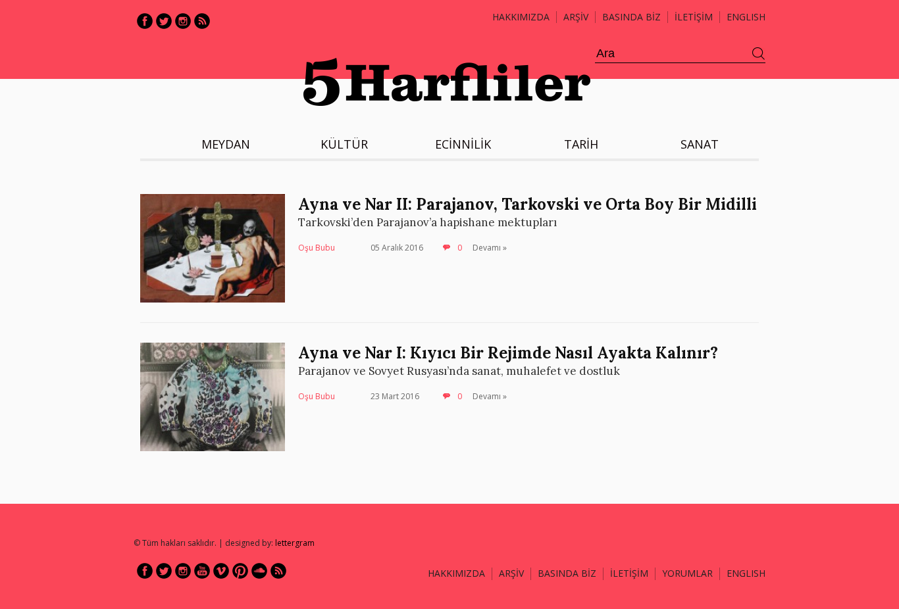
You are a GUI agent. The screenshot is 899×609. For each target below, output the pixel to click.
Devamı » (490, 247)
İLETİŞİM (694, 17)
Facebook (145, 21)
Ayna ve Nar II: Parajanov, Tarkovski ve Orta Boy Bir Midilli (527, 204)
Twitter (164, 21)
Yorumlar (687, 573)
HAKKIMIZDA (456, 573)
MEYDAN (225, 144)
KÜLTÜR (344, 144)
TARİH (581, 144)
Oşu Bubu (316, 247)
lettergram (295, 542)
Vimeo (221, 571)
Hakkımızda (521, 17)
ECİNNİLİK (463, 144)
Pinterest (240, 571)
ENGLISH (746, 17)
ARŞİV (575, 17)
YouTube (202, 571)
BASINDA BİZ (631, 17)
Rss (202, 21)
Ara (758, 54)
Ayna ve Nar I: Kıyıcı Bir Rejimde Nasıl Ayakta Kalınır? (508, 353)
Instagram (183, 21)
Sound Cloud (259, 571)
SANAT (700, 144)
